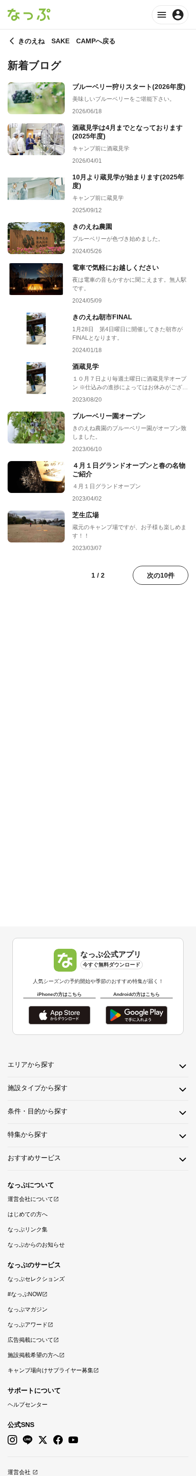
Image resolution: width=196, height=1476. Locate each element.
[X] (43, 1440)
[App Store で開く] (59, 1015)
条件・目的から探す (38, 1111)
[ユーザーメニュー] (170, 14)
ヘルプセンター (28, 1404)
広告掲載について (30, 1340)
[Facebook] (58, 1440)
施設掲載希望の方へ (33, 1355)
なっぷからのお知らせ (36, 1244)
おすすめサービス (34, 1157)
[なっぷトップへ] (29, 15)
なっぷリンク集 (28, 1229)
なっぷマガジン (28, 1309)
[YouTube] (73, 1440)
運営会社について (30, 1199)
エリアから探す (31, 1064)
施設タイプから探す (38, 1088)
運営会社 (19, 1472)
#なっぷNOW (25, 1294)
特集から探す (28, 1134)
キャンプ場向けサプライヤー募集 (50, 1370)
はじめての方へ (28, 1214)
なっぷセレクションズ (36, 1279)
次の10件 (161, 575)
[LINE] (27, 1440)
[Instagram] (12, 1440)
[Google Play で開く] (136, 1015)
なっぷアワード (28, 1324)
